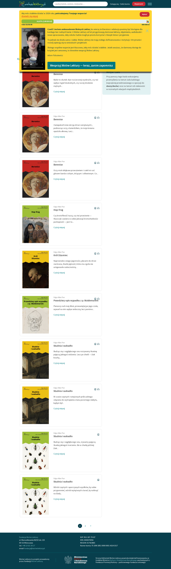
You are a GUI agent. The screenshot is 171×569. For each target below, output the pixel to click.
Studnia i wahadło (63, 345)
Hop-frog (58, 209)
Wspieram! (138, 4)
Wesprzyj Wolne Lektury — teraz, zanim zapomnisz (81, 65)
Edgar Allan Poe (59, 116)
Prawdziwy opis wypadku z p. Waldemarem (76, 300)
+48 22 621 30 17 (28, 545)
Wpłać (144, 14)
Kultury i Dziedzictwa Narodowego (123, 560)
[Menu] (150, 4)
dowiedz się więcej (30, 16)
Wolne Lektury (37, 561)
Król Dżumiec (61, 255)
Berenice (58, 74)
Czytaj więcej (59, 91)
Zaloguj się (114, 4)
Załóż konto (125, 4)
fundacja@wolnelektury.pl (34, 548)
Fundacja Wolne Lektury (28, 537)
